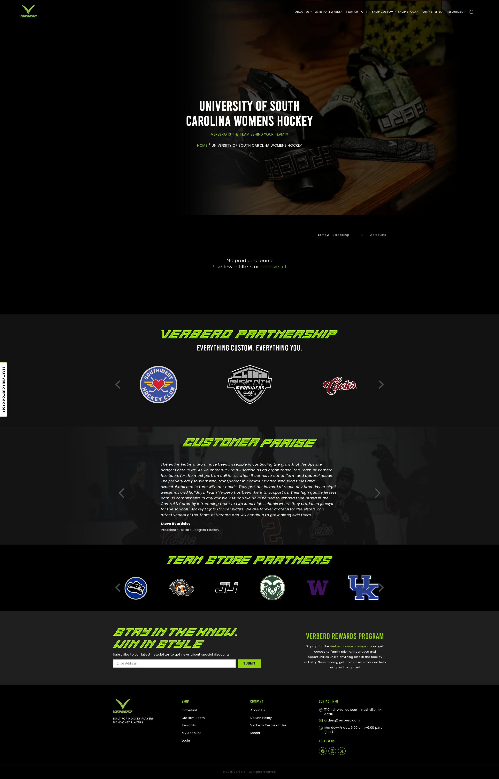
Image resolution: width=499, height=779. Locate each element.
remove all (273, 266)
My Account (191, 733)
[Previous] (118, 384)
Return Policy (261, 718)
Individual (189, 710)
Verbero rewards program (349, 646)
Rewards (189, 725)
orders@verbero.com (342, 720)
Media (255, 733)
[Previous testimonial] (121, 493)
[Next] (381, 384)
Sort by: (323, 235)
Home (202, 145)
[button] (303, 11)
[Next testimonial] (377, 493)
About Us (257, 710)
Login (186, 740)
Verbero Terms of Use (268, 725)
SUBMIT (249, 663)
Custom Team (193, 718)
